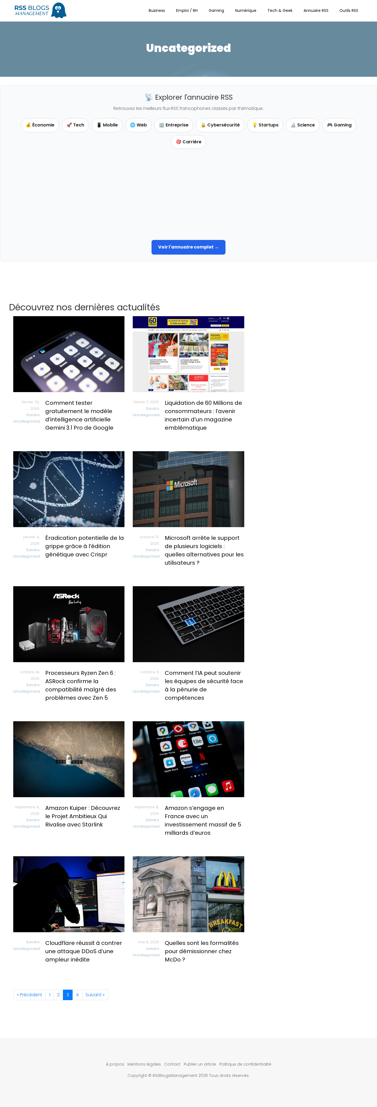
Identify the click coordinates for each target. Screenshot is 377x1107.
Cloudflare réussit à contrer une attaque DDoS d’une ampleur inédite (83, 951)
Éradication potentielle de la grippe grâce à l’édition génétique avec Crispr (84, 546)
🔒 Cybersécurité (220, 125)
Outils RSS (348, 10)
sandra (152, 948)
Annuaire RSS (316, 10)
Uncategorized (26, 421)
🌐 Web (138, 125)
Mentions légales (144, 1064)
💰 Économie (40, 125)
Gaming (216, 10)
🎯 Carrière (188, 142)
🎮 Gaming (339, 125)
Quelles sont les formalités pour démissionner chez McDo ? (202, 951)
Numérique (245, 10)
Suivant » (95, 995)
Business (157, 10)
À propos (115, 1064)
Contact (172, 1064)
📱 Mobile (107, 125)
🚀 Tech (75, 125)
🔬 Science (303, 125)
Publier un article (200, 1064)
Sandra (32, 415)
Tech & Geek (280, 10)
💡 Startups (265, 125)
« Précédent (29, 995)
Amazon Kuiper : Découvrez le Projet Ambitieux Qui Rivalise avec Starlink (82, 816)
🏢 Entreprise (174, 125)
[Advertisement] (188, 193)
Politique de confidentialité (245, 1064)
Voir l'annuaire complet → (188, 247)
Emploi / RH (187, 10)
